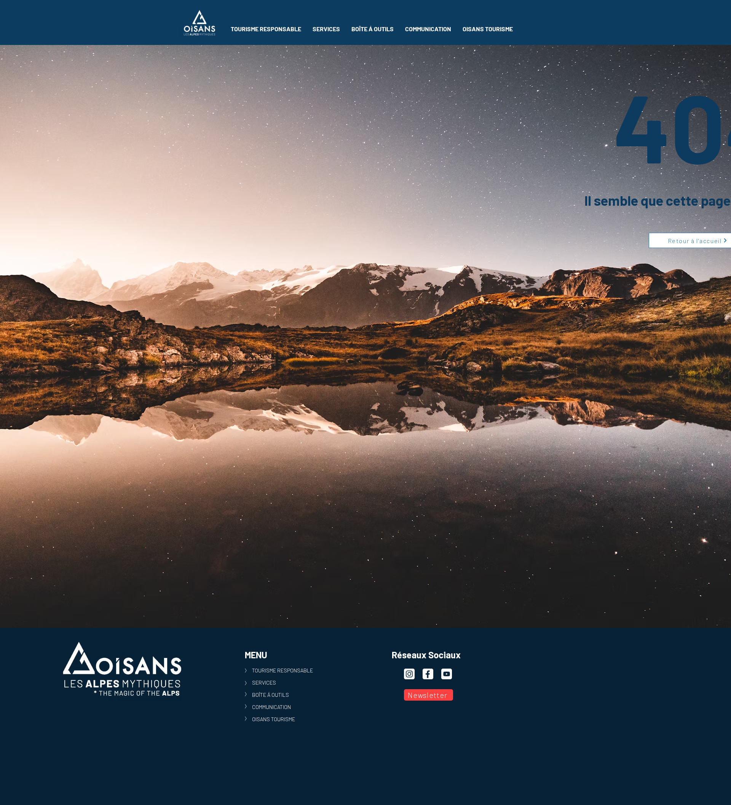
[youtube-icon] (446, 674)
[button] (266, 29)
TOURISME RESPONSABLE (282, 670)
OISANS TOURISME (273, 719)
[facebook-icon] (428, 674)
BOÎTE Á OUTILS (270, 694)
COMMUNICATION (271, 707)
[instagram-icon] (409, 674)
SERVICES (264, 682)
